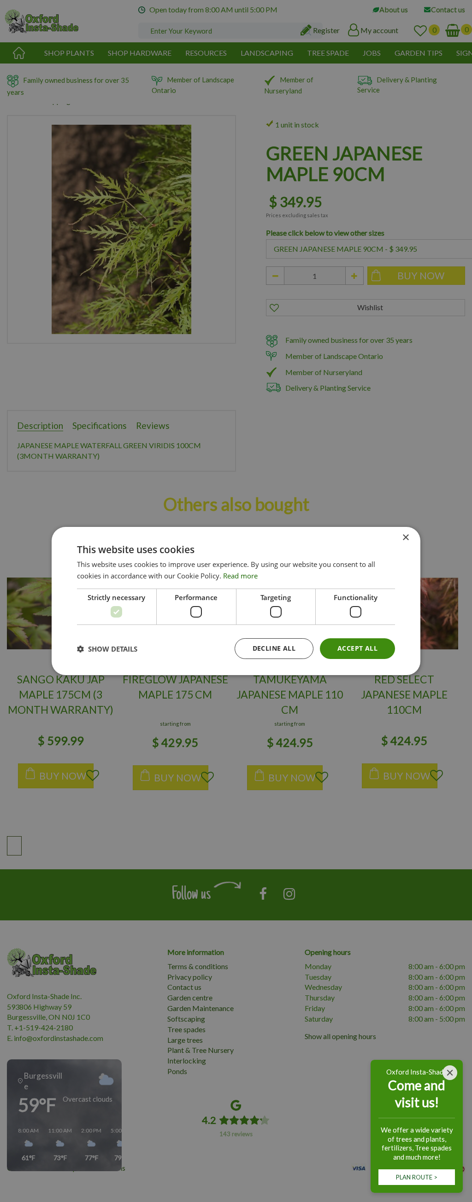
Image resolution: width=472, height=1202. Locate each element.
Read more (240, 575)
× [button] (405, 537)
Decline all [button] (274, 648)
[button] (107, 649)
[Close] (449, 1072)
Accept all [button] (357, 648)
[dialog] (236, 601)
